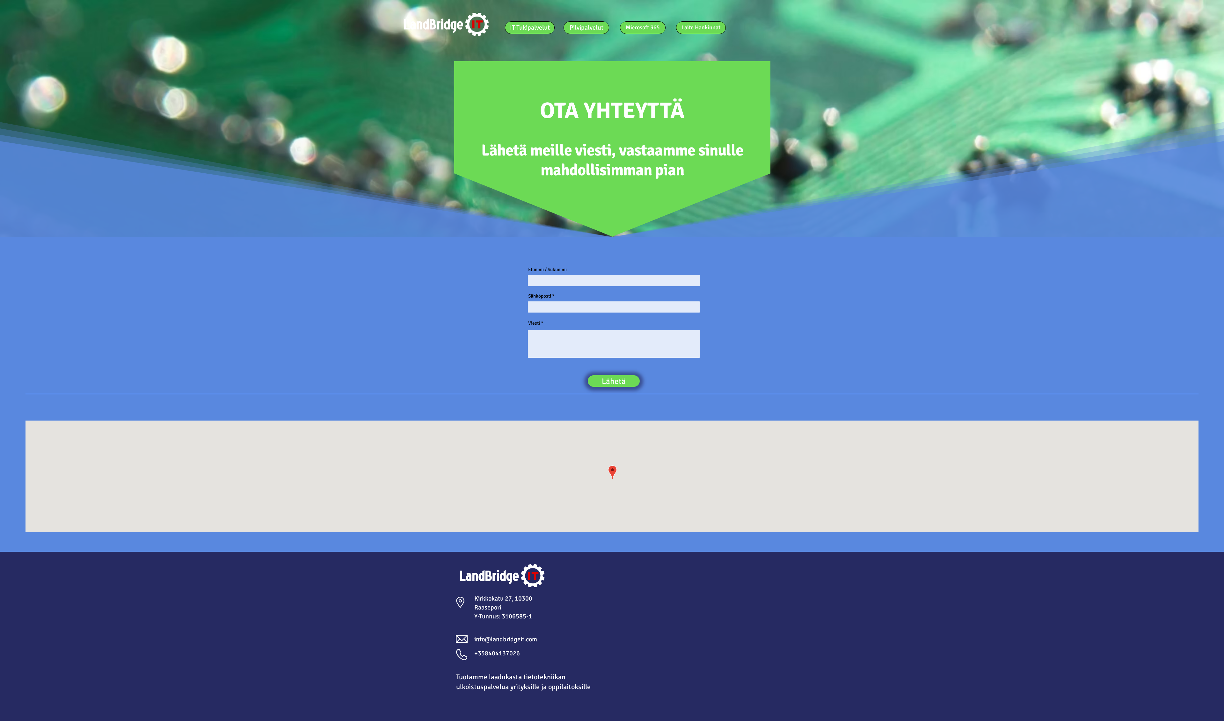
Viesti (534, 323)
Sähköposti (539, 296)
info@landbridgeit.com (505, 639)
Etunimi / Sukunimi (547, 269)
